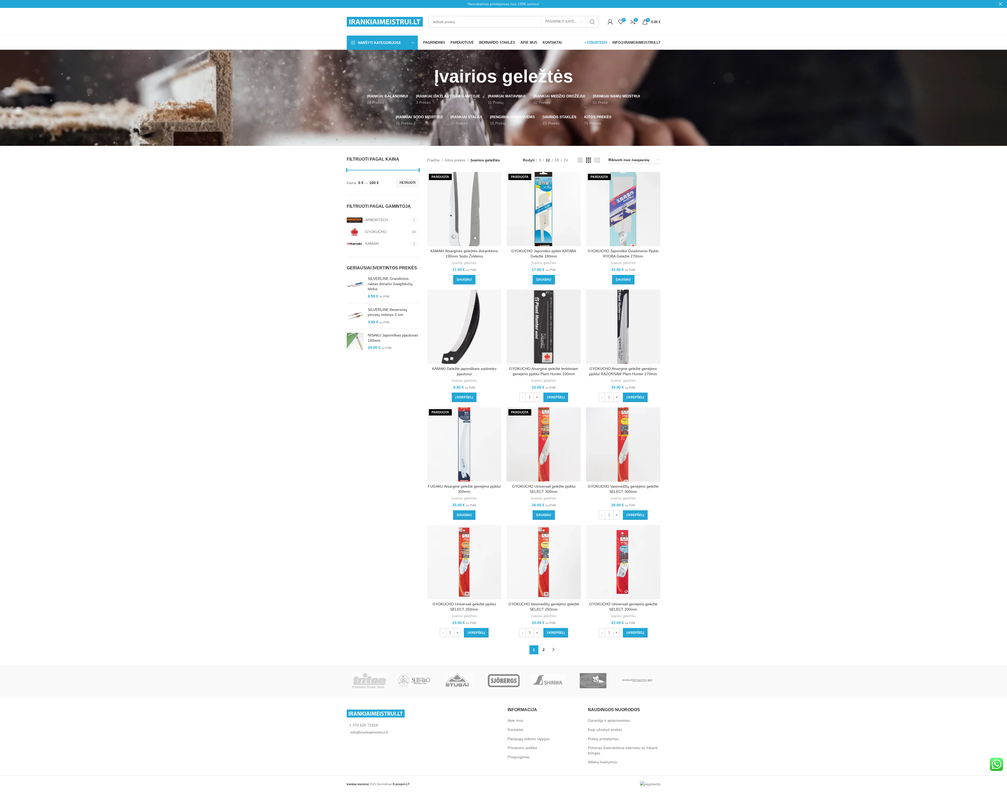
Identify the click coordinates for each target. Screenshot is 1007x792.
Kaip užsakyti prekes (605, 729)
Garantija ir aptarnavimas (609, 720)
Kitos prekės (455, 160)
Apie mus (515, 720)
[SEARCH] (592, 22)
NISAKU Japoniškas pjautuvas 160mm (393, 338)
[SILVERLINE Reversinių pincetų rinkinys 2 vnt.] (355, 316)
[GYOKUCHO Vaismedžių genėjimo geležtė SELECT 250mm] (544, 562)
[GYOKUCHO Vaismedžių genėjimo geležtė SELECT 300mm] (623, 444)
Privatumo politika (522, 748)
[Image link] (376, 713)
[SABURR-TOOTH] (638, 680)
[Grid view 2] (580, 160)
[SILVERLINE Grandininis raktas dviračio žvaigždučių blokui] (355, 287)
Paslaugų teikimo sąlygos (529, 739)
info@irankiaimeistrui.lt (368, 732)
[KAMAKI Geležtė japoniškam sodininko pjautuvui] (464, 327)
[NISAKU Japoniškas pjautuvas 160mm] (355, 341)
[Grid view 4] (597, 160)
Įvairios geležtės (464, 263)
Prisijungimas (519, 757)
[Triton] (369, 680)
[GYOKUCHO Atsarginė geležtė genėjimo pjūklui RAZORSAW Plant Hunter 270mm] (623, 327)
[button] (464, 397)
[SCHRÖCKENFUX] (593, 680)
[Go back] (427, 76)
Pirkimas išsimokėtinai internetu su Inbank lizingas (623, 750)
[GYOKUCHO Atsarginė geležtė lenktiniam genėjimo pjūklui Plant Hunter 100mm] (544, 327)
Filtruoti (407, 183)
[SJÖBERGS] (503, 680)
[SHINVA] (548, 680)
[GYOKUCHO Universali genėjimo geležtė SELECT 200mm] (623, 562)
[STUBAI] (458, 680)
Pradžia (433, 160)
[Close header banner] (1000, 4)
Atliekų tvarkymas (602, 762)
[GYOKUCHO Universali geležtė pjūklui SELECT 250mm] (464, 562)
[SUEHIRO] (413, 680)
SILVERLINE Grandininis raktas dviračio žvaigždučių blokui (390, 283)
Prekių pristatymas (603, 739)
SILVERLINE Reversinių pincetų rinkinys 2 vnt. (387, 312)
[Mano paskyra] (610, 22)
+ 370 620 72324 (363, 725)
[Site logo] (385, 21)
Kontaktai (515, 729)
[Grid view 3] (588, 160)
